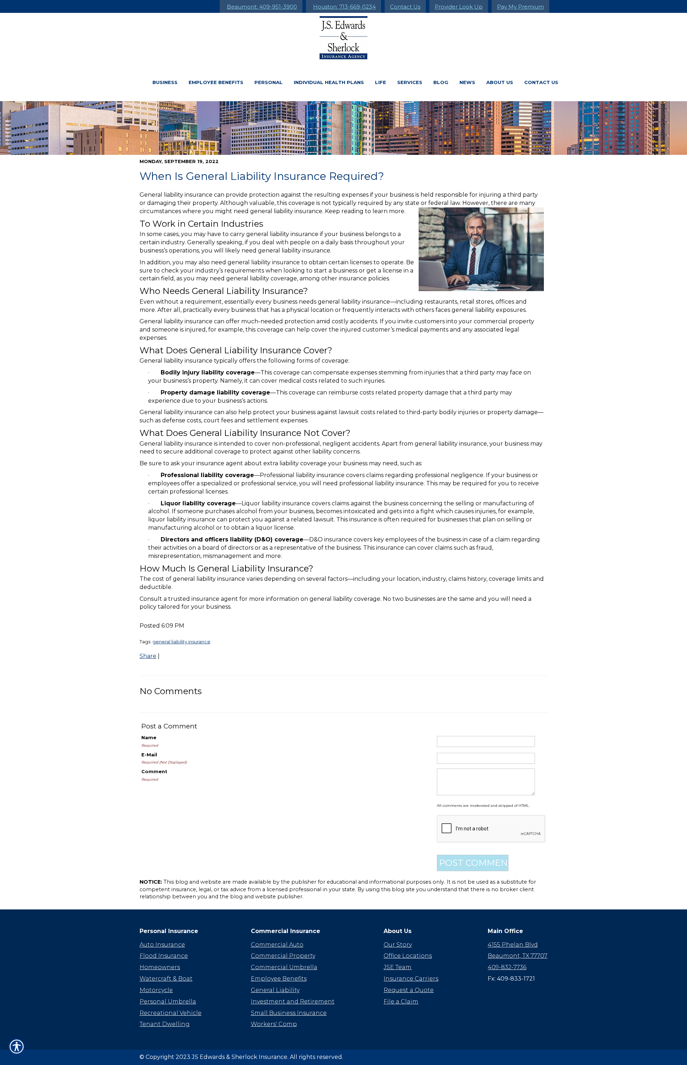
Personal (268, 82)
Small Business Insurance (289, 1013)
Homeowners (160, 967)
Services (409, 82)
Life (380, 82)
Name (148, 737)
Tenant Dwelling (165, 1024)
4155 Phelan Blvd (513, 944)
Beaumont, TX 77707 (517, 955)
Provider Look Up (459, 6)
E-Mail (149, 754)
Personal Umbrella (168, 1001)
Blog (440, 82)
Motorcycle (156, 990)
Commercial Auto (277, 944)
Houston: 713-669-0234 (344, 6)
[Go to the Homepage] (343, 37)
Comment (154, 771)
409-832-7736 (507, 967)
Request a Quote (409, 990)
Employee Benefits (216, 82)
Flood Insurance (164, 955)
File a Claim (401, 1001)
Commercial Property (283, 955)
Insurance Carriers (411, 978)
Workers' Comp (274, 1024)
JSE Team (397, 967)
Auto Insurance (162, 944)
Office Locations (408, 955)
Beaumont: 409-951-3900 (262, 6)
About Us (499, 82)
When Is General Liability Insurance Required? (262, 176)
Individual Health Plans (329, 82)
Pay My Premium (520, 6)
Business (164, 82)
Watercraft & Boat (166, 978)
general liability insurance (181, 641)
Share (148, 656)
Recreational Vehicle (170, 1013)
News (467, 82)
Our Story (398, 944)
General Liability (275, 990)
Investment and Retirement (293, 1001)
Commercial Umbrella (284, 967)
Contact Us (405, 6)
